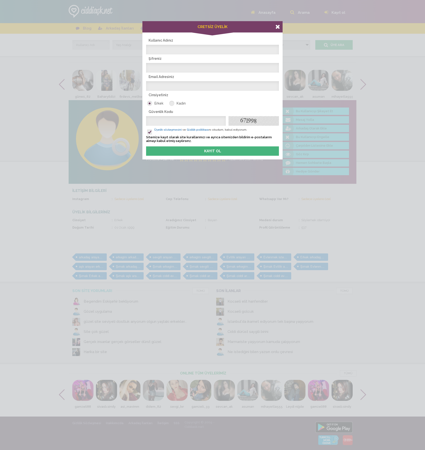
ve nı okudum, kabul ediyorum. (200, 129)
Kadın (181, 103)
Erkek (158, 103)
